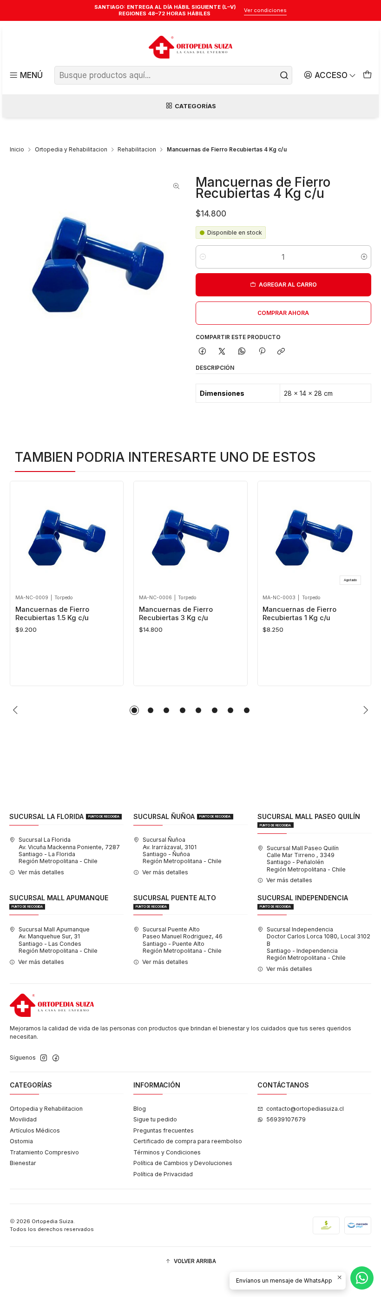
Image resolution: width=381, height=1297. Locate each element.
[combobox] (173, 75)
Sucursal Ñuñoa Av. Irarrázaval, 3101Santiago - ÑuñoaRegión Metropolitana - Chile (182, 850)
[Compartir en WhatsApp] (242, 352)
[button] (134, 710)
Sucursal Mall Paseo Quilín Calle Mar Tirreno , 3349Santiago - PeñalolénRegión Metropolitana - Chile (306, 859)
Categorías (195, 106)
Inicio (17, 149)
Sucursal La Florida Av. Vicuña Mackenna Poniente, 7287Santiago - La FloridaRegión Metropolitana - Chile (69, 850)
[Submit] (284, 75)
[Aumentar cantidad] (364, 257)
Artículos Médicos (35, 1130)
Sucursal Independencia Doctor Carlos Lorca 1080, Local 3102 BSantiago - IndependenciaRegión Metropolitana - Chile (318, 943)
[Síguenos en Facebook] (56, 1058)
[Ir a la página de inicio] (190, 47)
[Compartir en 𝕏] (222, 352)
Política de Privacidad (163, 1174)
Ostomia (21, 1141)
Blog (139, 1108)
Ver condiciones (265, 10)
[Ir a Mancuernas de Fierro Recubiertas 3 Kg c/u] (190, 538)
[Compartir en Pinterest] (262, 352)
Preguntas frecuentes (163, 1130)
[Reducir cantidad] (203, 257)
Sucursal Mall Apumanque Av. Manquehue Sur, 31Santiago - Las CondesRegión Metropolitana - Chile (58, 940)
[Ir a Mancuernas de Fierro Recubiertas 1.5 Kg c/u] (66, 538)
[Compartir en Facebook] (203, 352)
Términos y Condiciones (167, 1152)
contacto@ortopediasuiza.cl (305, 1108)
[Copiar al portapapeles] (281, 352)
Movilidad (23, 1119)
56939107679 (286, 1119)
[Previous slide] (17, 710)
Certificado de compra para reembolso (187, 1141)
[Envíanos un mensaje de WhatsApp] (362, 1278)
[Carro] (367, 75)
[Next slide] (364, 710)
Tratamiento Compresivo (44, 1152)
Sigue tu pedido (155, 1119)
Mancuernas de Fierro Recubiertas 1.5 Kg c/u (52, 613)
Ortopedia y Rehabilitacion (71, 149)
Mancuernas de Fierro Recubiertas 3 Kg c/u (176, 613)
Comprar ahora (283, 312)
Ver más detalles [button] (41, 872)
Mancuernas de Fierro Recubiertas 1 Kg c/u (299, 613)
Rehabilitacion (137, 149)
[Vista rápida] (25, 535)
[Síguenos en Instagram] (43, 1058)
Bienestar (23, 1162)
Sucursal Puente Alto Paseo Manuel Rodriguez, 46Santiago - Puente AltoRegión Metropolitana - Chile (183, 940)
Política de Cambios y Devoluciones (182, 1162)
